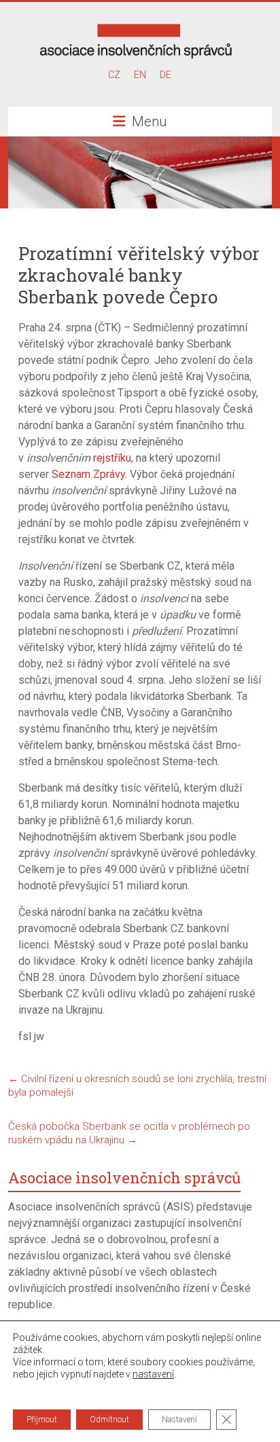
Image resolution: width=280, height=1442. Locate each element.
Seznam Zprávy (88, 474)
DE (165, 74)
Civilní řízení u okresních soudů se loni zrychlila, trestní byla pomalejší (137, 1085)
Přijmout (42, 1419)
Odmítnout (109, 1419)
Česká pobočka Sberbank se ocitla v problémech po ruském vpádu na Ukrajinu (129, 1133)
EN (140, 74)
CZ (114, 74)
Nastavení (179, 1419)
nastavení (153, 1374)
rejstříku (112, 457)
